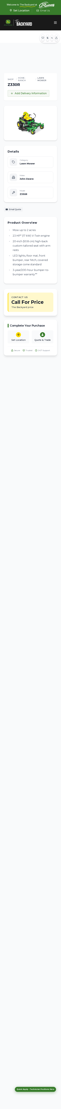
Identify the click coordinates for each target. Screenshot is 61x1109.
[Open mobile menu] (55, 22)
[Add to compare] (52, 38)
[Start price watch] (47, 38)
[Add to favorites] (42, 38)
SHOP (11, 79)
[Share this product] (56, 38)
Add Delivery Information (31, 93)
